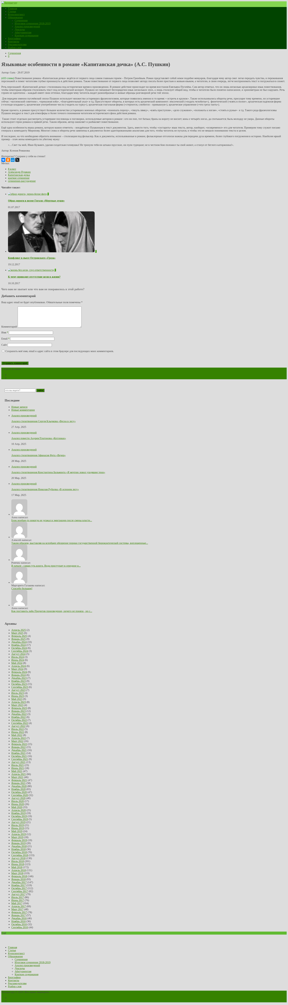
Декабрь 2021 (19, 750)
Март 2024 (17, 669)
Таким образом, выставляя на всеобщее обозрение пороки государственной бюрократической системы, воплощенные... (79, 543)
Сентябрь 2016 (19, 927)
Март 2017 (17, 909)
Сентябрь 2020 (19, 795)
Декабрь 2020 (19, 786)
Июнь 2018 (17, 864)
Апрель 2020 (18, 810)
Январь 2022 (18, 747)
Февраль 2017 (19, 912)
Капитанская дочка (19, 175)
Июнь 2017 (17, 900)
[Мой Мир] (13, 160)
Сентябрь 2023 (19, 687)
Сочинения (21, 20)
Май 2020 (16, 807)
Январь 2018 (18, 879)
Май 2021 (16, 771)
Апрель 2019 (18, 834)
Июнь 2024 (17, 660)
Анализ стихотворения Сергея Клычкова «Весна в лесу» (43, 421)
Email (5, 338)
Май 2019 (16, 831)
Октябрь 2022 (19, 720)
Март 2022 (17, 741)
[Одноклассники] (8, 160)
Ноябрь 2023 (18, 681)
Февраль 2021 (19, 780)
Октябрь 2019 (19, 816)
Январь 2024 (18, 675)
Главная (12, 8)
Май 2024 (16, 663)
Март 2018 (17, 873)
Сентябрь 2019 (19, 819)
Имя (4, 332)
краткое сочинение (19, 178)
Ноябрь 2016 (18, 921)
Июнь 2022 (17, 732)
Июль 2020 (17, 801)
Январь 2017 (18, 915)
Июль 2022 (17, 729)
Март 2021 (17, 777)
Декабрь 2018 (19, 846)
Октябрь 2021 (19, 756)
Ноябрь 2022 (18, 717)
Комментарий (9, 326)
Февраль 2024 (19, 672)
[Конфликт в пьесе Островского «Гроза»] (51, 251)
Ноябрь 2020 (18, 789)
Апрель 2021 (18, 774)
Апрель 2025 (18, 630)
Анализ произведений (27, 26)
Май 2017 (16, 903)
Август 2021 (18, 762)
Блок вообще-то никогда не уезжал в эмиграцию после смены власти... (51, 520)
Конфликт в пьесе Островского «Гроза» (32, 257)
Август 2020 (18, 798)
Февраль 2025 (19, 636)
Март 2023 (17, 705)
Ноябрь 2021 (18, 753)
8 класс (12, 169)
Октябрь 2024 (19, 648)
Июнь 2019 (17, 828)
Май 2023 (16, 699)
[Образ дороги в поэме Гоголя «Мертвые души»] (28, 194)
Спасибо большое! (21, 588)
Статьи (12, 11)
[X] (17, 160)
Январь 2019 (18, 843)
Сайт (4, 344)
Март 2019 (17, 837)
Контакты (13, 41)
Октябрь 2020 (19, 792)
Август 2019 (18, 822)
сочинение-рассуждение (22, 181)
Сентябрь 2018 (19, 855)
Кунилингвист (16, 14)
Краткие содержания (26, 35)
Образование (15, 17)
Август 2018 (18, 858)
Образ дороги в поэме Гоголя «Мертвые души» (36, 200)
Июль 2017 (17, 897)
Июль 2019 (17, 825)
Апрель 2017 (18, 906)
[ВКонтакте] (3, 160)
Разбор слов (15, 47)
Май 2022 (16, 735)
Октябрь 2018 (19, 852)
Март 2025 (17, 633)
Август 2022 (18, 726)
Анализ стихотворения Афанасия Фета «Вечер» (38, 455)
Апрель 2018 (18, 870)
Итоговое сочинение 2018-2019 (32, 23)
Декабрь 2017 (19, 882)
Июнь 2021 (17, 768)
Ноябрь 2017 (18, 885)
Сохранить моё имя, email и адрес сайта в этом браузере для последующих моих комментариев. (59, 351)
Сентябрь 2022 (19, 723)
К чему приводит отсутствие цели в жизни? (34, 276)
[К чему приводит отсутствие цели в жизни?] (31, 270)
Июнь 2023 (17, 696)
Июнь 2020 (17, 804)
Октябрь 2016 (19, 924)
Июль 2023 (17, 693)
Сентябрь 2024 (19, 651)
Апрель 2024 (18, 666)
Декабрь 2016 (19, 918)
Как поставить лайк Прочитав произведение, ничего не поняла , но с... (51, 611)
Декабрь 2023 (19, 678)
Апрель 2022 (18, 738)
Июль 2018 (17, 861)
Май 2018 (16, 867)
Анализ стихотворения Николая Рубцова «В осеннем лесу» (45, 489)
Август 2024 (18, 654)
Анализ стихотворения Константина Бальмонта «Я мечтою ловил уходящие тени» (58, 472)
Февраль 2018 (19, 876)
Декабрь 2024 (19, 642)
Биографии (14, 38)
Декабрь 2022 (19, 714)
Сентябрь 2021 (19, 759)
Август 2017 (18, 894)
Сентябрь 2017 (19, 891)
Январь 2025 (18, 639)
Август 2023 (18, 690)
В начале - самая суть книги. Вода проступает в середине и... (46, 565)
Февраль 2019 (19, 840)
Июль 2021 (17, 765)
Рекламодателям (17, 44)
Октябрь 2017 (19, 888)
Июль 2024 (17, 657)
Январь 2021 (18, 783)
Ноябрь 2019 (18, 813)
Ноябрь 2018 (18, 849)
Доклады (20, 29)
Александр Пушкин (19, 172)
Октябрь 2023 (19, 684)
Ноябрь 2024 (18, 645)
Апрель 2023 (18, 702)
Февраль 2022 (19, 744)
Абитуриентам (23, 32)
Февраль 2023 (19, 708)
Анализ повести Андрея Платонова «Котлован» (38, 438)
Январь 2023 (18, 711)
